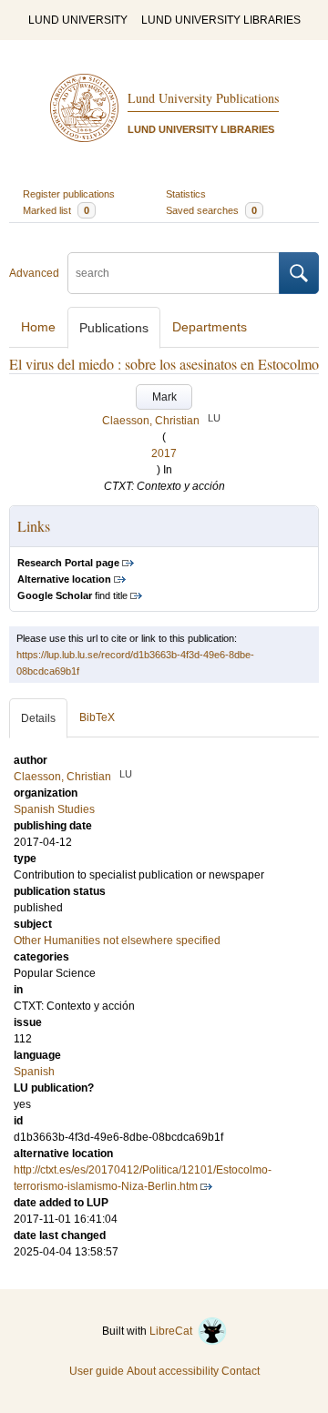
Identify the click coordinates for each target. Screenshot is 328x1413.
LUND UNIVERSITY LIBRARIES (221, 20)
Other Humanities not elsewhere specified (117, 940)
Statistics (186, 193)
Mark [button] (164, 397)
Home (38, 327)
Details (38, 718)
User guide (96, 1371)
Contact (240, 1371)
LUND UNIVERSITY (78, 20)
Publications (114, 327)
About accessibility (173, 1371)
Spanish (34, 1071)
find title (72, 595)
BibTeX (97, 717)
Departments (209, 327)
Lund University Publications (203, 98)
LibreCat (173, 1331)
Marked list (56, 210)
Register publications (69, 193)
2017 (164, 453)
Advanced (34, 273)
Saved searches (211, 210)
